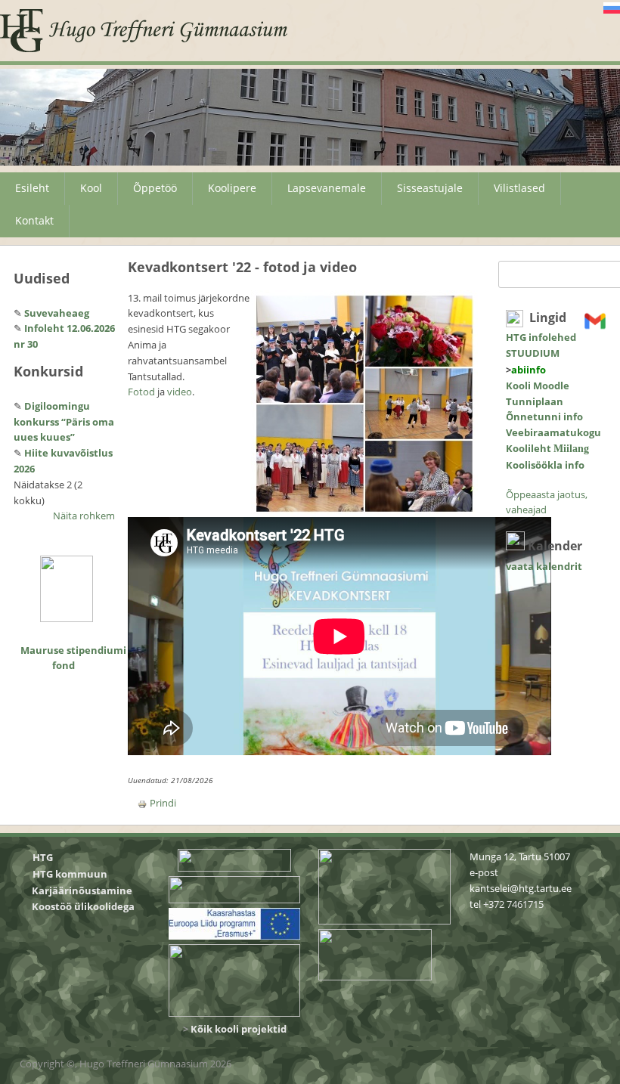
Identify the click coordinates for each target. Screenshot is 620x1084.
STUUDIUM (533, 353)
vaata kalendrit (544, 566)
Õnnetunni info (544, 416)
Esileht (32, 188)
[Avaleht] (144, 30)
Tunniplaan (534, 401)
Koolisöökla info (545, 465)
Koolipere (232, 188)
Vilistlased (519, 188)
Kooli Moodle (537, 385)
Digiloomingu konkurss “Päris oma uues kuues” (64, 421)
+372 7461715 (513, 904)
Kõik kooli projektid (239, 1029)
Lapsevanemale (326, 188)
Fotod (141, 391)
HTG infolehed (541, 337)
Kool (91, 188)
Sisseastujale (430, 188)
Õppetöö (155, 188)
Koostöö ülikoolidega (84, 906)
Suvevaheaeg (56, 313)
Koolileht (547, 448)
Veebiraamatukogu (553, 432)
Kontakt (34, 220)
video (179, 391)
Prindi (163, 803)
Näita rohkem (84, 515)
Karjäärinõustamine (82, 890)
